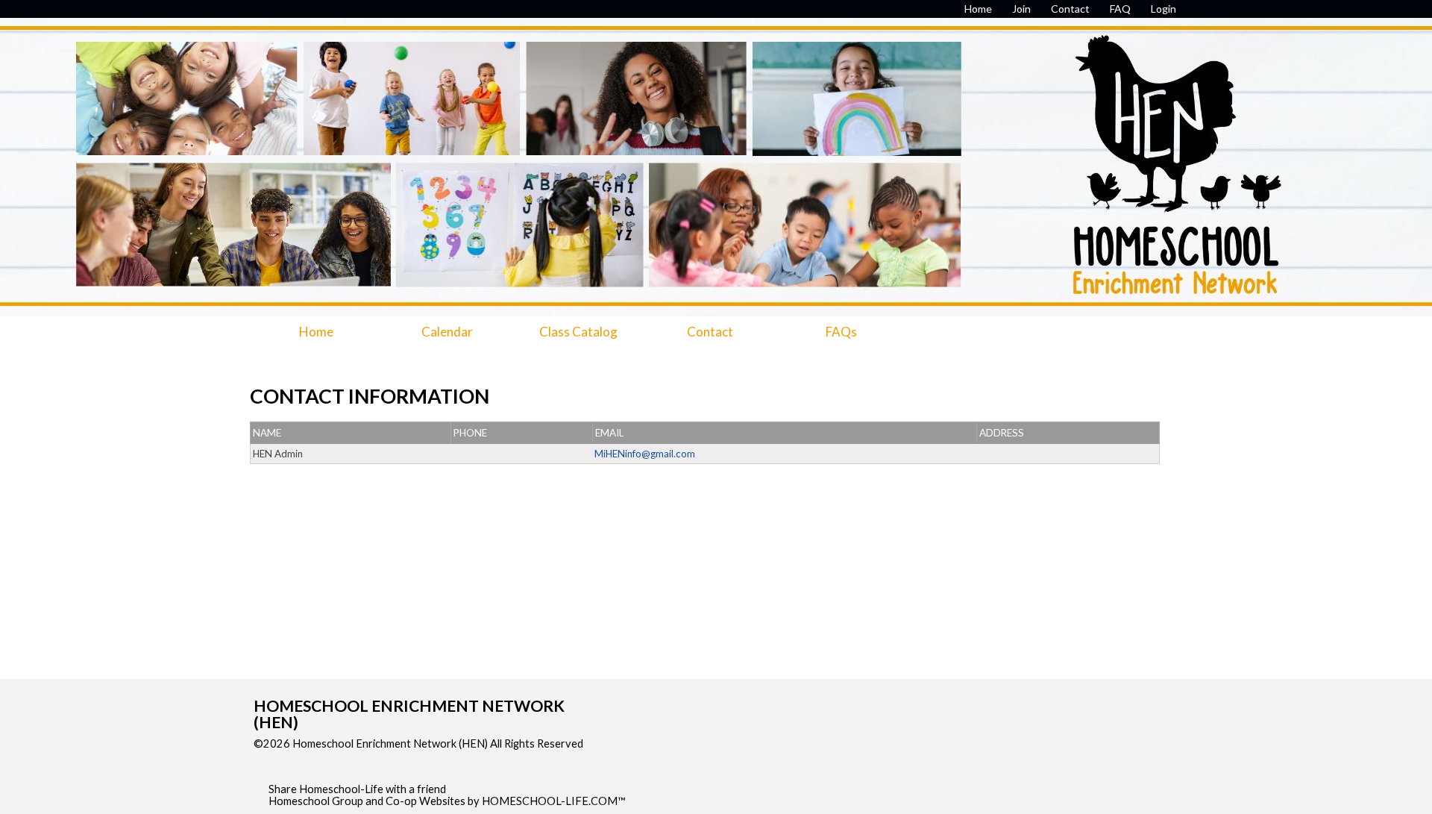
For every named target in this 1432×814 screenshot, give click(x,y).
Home (316, 331)
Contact (710, 331)
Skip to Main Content (316, 755)
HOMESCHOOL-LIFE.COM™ (554, 801)
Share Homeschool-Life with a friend (357, 789)
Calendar (447, 331)
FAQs (841, 331)
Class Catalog (578, 331)
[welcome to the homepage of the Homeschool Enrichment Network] (716, 141)
